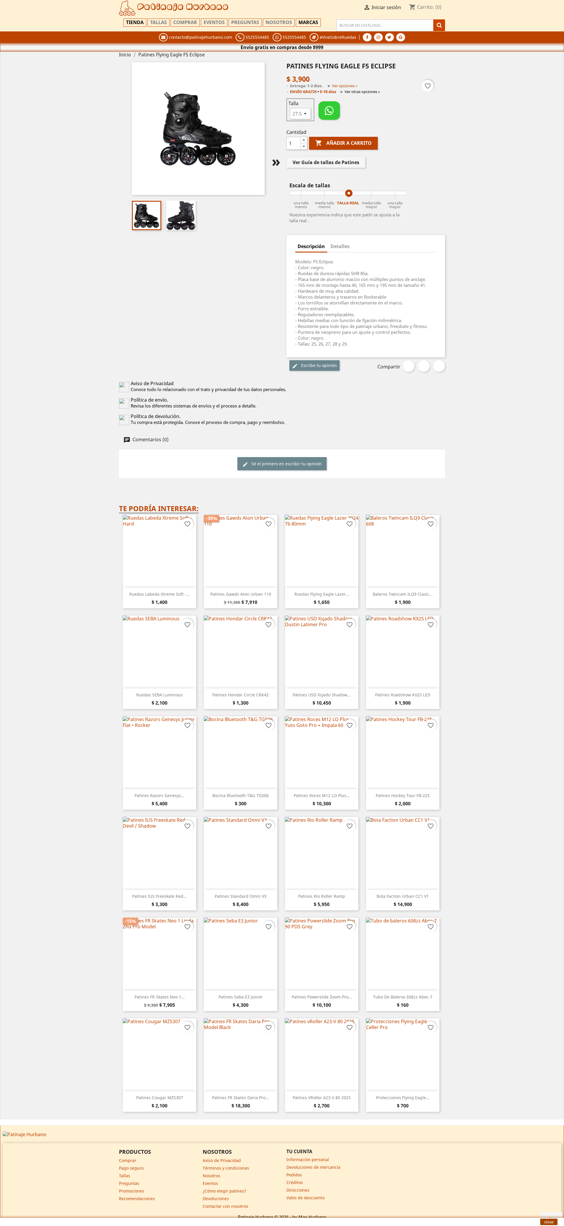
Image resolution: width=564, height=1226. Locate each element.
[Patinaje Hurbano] (24, 1134)
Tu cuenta (299, 1151)
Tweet (424, 366)
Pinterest (439, 366)
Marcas (308, 22)
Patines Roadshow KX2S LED (402, 695)
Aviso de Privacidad (222, 1160)
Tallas (158, 22)
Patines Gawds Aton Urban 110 (240, 594)
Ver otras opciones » (362, 91)
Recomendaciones (137, 1198)
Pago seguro (131, 1168)
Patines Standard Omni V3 (240, 896)
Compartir (408, 366)
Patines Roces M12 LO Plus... (322, 795)
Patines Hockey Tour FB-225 (403, 795)
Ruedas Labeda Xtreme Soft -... (159, 594)
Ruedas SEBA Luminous (159, 695)
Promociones (131, 1191)
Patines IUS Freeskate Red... (159, 896)
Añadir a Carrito (343, 142)
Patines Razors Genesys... (159, 795)
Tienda (135, 22)
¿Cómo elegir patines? (224, 1191)
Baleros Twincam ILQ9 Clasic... (403, 594)
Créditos (294, 1182)
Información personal (307, 1159)
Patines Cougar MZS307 (159, 1097)
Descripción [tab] (311, 246)
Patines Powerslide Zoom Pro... (322, 997)
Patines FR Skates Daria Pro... (240, 1097)
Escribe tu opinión (318, 365)
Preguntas (245, 22)
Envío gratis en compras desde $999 (282, 47)
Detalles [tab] (340, 246)
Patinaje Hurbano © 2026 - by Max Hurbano (282, 1217)
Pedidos (294, 1175)
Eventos (214, 22)
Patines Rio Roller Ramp (321, 896)
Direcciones (297, 1190)
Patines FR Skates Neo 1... (160, 997)
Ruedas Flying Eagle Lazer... (321, 594)
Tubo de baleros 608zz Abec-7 (402, 997)
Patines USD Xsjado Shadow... (322, 695)
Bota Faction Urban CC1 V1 (403, 896)
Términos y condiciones (226, 1168)
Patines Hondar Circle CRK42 (240, 695)
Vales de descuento (305, 1197)
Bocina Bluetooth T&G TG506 (240, 795)
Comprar (185, 22)
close (549, 1222)
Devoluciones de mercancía (313, 1167)
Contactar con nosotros (225, 1206)
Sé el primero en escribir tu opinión (286, 464)
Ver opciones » (344, 85)
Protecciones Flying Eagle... (402, 1097)
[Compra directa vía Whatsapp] (329, 110)
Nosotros (279, 22)
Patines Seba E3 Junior (241, 997)
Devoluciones (216, 1198)
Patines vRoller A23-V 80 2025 (322, 1097)
